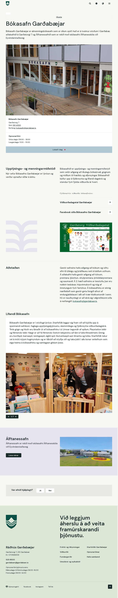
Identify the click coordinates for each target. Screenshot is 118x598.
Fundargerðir (66, 557)
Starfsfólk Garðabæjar (97, 547)
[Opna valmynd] (109, 3)
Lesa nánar (14, 455)
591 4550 (17, 125)
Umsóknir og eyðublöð (70, 561)
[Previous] (9, 416)
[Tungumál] (103, 3)
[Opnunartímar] (96, 3)
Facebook (27, 587)
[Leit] (90, 3)
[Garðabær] (59, 3)
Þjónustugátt (14, 587)
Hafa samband (93, 557)
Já (40, 490)
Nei (50, 490)
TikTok (50, 587)
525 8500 (10, 559)
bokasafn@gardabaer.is (26, 128)
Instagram (39, 587)
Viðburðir (64, 552)
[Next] (16, 416)
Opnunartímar (93, 552)
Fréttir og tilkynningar (70, 547)
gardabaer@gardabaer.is (17, 562)
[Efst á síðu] (110, 587)
